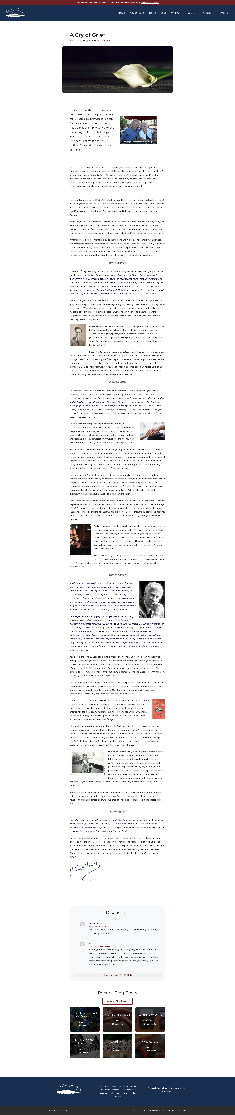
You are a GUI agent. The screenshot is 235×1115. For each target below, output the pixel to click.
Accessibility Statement (176, 1110)
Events (224, 13)
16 (128, 974)
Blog (163, 13)
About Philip (137, 13)
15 (125, 974)
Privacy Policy (139, 1110)
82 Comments (104, 40)
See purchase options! (150, 2)
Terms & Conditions (155, 1110)
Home (121, 13)
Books (152, 13)
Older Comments (111, 974)
